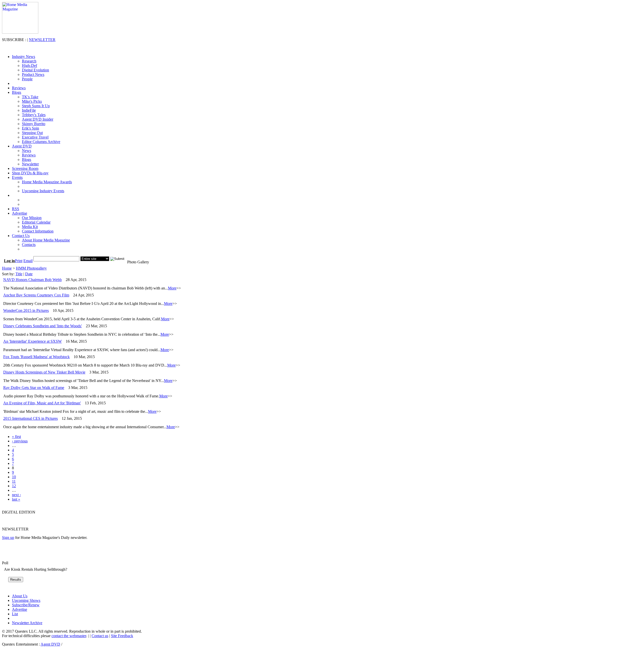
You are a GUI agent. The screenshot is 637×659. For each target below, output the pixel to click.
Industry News (23, 56)
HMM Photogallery (31, 268)
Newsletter (30, 164)
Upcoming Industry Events (43, 191)
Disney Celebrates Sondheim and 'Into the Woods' (42, 326)
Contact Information (37, 231)
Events (17, 177)
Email (28, 261)
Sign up (8, 537)
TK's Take (30, 97)
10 (14, 477)
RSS (15, 209)
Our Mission (32, 218)
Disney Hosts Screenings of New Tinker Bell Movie (44, 372)
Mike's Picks (32, 101)
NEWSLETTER (42, 40)
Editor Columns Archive (41, 142)
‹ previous (20, 441)
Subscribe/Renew (26, 605)
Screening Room (25, 168)
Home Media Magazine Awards (47, 182)
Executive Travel (35, 137)
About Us (19, 596)
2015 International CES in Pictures (30, 418)
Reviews (19, 88)
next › (16, 495)
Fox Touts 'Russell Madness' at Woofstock (36, 357)
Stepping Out (32, 133)
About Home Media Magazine (46, 240)
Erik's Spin (30, 128)
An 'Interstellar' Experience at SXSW (32, 341)
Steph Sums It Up (36, 106)
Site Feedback (122, 636)
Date (29, 274)
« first (16, 436)
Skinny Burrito (33, 124)
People (27, 79)
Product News (33, 74)
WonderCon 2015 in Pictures (26, 310)
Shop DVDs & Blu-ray (30, 173)
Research (29, 61)
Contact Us (21, 236)
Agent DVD (22, 146)
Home (7, 268)
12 (14, 486)
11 (14, 481)
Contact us (100, 636)
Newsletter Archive (27, 623)
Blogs (16, 92)
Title (18, 274)
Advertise (19, 213)
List (15, 614)
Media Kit (30, 227)
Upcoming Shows (26, 600)
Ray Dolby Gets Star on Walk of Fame (33, 387)
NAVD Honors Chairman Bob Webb (32, 280)
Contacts (29, 244)
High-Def (29, 65)
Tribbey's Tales (34, 115)
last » (16, 499)
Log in (9, 261)
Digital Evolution (35, 70)
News (26, 150)
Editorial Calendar (36, 222)
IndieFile (29, 110)
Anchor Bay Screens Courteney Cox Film (36, 295)
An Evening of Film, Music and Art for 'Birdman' (42, 403)
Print (18, 261)
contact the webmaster (69, 636)
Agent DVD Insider (37, 119)
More (172, 288)
